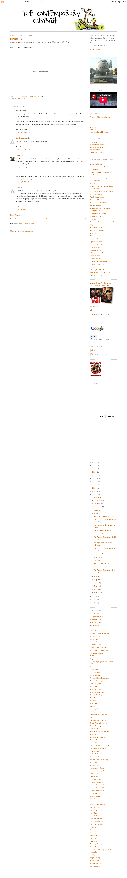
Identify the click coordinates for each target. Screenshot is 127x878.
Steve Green (94, 813)
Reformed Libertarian (97, 790)
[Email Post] (42, 96)
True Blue (93, 838)
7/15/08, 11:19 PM (23, 167)
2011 (94, 485)
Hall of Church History (97, 236)
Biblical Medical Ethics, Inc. (99, 650)
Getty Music (94, 225)
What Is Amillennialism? (102, 563)
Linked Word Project (96, 244)
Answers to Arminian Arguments (100, 167)
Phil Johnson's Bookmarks (98, 253)
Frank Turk (93, 717)
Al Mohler (93, 628)
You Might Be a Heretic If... (103, 530)
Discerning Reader (96, 205)
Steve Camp (94, 810)
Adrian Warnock (95, 625)
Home (48, 219)
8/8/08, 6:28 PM (22, 182)
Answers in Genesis (96, 164)
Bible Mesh (93, 183)
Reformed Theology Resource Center (102, 261)
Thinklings (93, 833)
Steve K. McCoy (95, 816)
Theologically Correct (97, 821)
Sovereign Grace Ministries (99, 802)
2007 (94, 596)
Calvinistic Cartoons (96, 653)
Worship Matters (95, 863)
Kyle (17, 187)
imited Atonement (96, 147)
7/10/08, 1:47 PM (23, 132)
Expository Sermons (96, 216)
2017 (94, 465)
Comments (96, 354)
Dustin (18, 155)
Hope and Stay (94, 740)
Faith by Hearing (95, 712)
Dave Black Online (96, 689)
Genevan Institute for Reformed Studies (103, 222)
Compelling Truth (96, 675)
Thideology (93, 827)
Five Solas (93, 219)
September (98, 507)
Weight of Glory (95, 857)
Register (92, 314)
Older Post (82, 219)
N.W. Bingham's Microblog (99, 759)
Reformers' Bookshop (97, 264)
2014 (94, 475)
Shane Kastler (94, 799)
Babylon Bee (94, 639)
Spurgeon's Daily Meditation (99, 132)
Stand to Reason (95, 807)
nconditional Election (97, 144)
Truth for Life (94, 841)
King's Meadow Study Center (99, 745)
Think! (92, 830)
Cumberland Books (96, 200)
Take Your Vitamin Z (97, 818)
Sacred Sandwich (95, 796)
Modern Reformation (97, 754)
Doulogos (93, 700)
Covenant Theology (96, 681)
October (97, 503)
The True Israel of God (101, 567)
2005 (94, 603)
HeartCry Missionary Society (99, 731)
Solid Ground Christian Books (100, 272)
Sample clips (94, 306)
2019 (94, 459)
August (96, 510)
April (96, 583)
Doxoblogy (93, 703)
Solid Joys (93, 129)
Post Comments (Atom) (27, 223)
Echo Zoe (93, 706)
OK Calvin (93, 762)
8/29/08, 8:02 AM (23, 209)
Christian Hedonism (96, 194)
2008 (94, 494)
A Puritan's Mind (95, 619)
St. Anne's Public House (97, 804)
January (97, 592)
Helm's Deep (94, 734)
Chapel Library (95, 659)
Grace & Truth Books (97, 230)
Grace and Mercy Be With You (104, 516)
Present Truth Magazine (97, 771)
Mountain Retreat (95, 250)
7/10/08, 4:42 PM (23, 150)
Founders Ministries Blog (98, 714)
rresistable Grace (95, 149)
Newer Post (14, 219)
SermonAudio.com (96, 267)
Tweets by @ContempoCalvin (100, 117)
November (97, 500)
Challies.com (94, 656)
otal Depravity (95, 142)
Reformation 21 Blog (97, 782)
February (97, 589)
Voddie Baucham (95, 847)
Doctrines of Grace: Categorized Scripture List (100, 209)
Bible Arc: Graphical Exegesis (100, 178)
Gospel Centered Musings (98, 723)
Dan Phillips (94, 686)
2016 (94, 469)
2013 (94, 478)
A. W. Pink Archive (96, 622)
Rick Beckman (21, 138)
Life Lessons (22, 98)
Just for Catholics (95, 743)
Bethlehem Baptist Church (98, 647)
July (95, 513)
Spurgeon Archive (96, 275)
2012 (94, 481)
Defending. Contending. (98, 692)
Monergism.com (95, 247)
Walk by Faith (94, 855)
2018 (94, 462)
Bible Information (95, 180)
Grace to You (94, 728)
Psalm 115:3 (94, 773)
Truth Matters (98, 560)
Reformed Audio (95, 255)
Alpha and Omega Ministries (99, 633)
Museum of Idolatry (96, 757)
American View (95, 636)
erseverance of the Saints (98, 152)
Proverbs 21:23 (99, 534)
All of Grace (94, 630)
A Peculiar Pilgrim (96, 614)
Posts (94, 350)
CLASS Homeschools (97, 197)
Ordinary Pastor (95, 765)
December (97, 497)
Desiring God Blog (96, 695)
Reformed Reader (95, 258)
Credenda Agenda (96, 683)
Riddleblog (93, 793)
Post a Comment (15, 215)
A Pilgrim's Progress (96, 616)
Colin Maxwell (95, 672)
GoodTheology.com (96, 227)
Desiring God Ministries (98, 202)
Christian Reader (95, 667)
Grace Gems (93, 127)
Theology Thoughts (96, 824)
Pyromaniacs (94, 776)
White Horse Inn (95, 860)
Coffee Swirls (94, 669)
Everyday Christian (96, 709)
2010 (94, 488)
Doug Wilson (94, 698)
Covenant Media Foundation (99, 678)
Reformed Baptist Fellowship (99, 785)
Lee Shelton (24, 96)
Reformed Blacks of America (99, 788)
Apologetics (94, 170)
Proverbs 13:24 (99, 554)
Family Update (98, 557)
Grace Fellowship (95, 726)
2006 (94, 599)
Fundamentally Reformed (98, 720)
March (96, 586)
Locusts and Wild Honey (98, 748)
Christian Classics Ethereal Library (101, 191)
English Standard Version (98, 213)
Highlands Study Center (98, 737)
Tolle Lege (93, 835)
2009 (94, 491)
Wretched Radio (95, 866)
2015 (94, 472)
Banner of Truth (95, 642)
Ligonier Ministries (96, 241)
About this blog (95, 49)
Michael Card (94, 751)
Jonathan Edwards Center (98, 239)
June (96, 576)
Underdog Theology (96, 844)
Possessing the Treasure (97, 768)
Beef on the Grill (95, 644)
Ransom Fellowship (96, 779)
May (96, 579)
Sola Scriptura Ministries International (102, 270)
